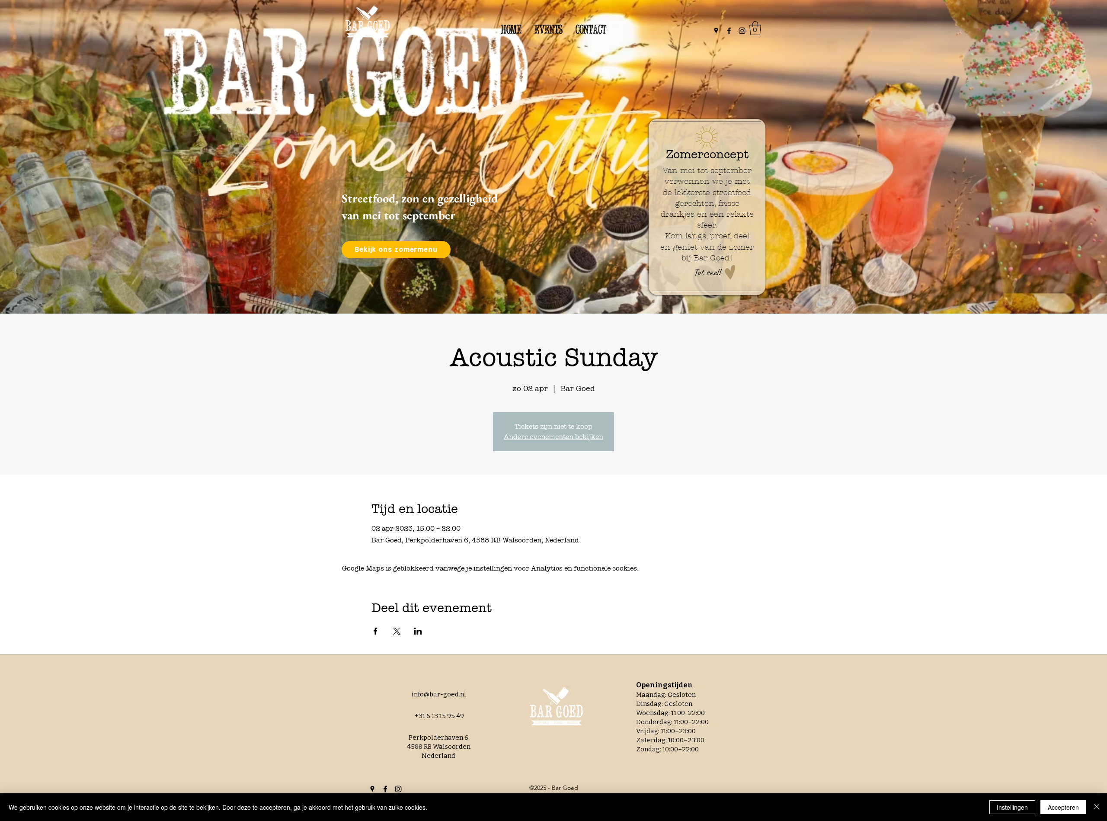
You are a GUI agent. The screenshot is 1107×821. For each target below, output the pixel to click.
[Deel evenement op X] (397, 631)
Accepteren (1063, 807)
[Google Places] (716, 30)
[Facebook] (729, 30)
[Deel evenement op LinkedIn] (418, 631)
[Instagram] (742, 30)
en (688, 685)
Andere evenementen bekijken (553, 437)
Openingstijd (659, 685)
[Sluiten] (1096, 807)
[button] (755, 28)
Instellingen (1012, 807)
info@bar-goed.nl (439, 694)
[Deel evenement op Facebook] (375, 631)
